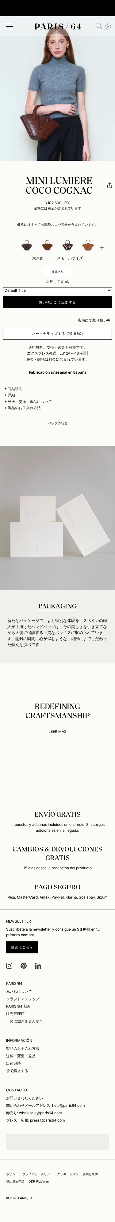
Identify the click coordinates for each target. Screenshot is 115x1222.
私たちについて (19, 991)
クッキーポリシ (68, 1174)
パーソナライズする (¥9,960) (57, 333)
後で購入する (17, 1070)
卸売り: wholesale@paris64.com (34, 1112)
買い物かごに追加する (57, 302)
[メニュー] (10, 26)
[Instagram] (9, 965)
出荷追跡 (13, 1063)
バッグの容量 (58, 423)
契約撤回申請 (15, 1181)
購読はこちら (22, 947)
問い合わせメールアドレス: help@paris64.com (45, 1105)
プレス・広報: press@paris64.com (35, 1120)
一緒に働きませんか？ (24, 1021)
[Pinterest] (24, 965)
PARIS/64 (25, 1198)
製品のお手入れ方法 (24, 407)
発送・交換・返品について (30, 401)
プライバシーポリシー (37, 1174)
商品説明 (15, 388)
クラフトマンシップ (22, 999)
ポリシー (12, 1174)
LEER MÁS (57, 731)
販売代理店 (15, 1013)
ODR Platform (39, 1181)
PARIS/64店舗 (18, 1006)
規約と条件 (90, 1174)
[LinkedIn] (38, 965)
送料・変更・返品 (21, 1056)
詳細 (11, 395)
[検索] (99, 26)
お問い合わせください (24, 1098)
